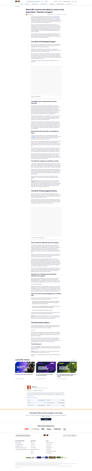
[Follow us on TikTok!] (76, 435)
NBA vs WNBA (18, 442)
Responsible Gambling (66, 1)
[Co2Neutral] (64, 457)
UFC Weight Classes (19, 444)
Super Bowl (56, 16)
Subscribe (46, 419)
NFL (18, 6)
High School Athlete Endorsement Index (23, 449)
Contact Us (33, 444)
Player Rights (48, 449)
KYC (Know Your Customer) (51, 451)
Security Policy (49, 452)
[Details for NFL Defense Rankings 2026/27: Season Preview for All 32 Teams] (46, 367)
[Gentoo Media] (45, 457)
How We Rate (33, 447)
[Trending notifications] (76, 1)
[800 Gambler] (52, 457)
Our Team (32, 446)
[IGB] (38, 457)
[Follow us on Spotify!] (73, 435)
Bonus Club (56, 1)
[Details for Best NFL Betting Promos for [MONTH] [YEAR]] (25, 367)
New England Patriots (42, 239)
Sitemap (32, 452)
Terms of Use (48, 446)
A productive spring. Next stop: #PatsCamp (37, 237)
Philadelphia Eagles (40, 98)
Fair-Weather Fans (19, 446)
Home (16, 6)
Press (32, 451)
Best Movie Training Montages (21, 447)
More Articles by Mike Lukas (32, 397)
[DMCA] (29, 457)
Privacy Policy (48, 444)
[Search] (46, 1)
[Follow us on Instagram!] (71, 435)
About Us (32, 442)
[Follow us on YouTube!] (69, 435)
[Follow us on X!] (66, 435)
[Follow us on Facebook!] (64, 435)
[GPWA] (58, 457)
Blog (72, 1)
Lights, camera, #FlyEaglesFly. (36, 96)
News (60, 1)
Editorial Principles (49, 442)
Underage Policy (49, 447)
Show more (73, 360)
